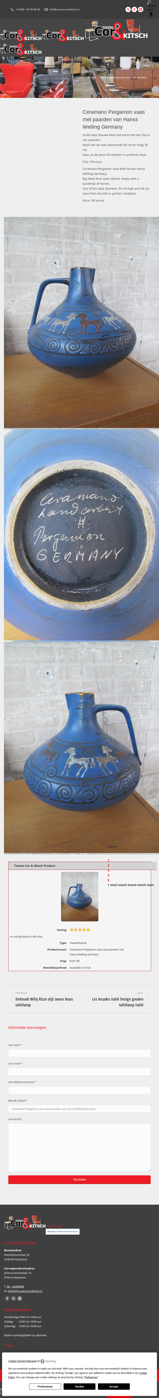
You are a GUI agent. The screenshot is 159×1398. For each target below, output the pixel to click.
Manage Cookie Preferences (62, 1231)
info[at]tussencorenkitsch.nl (25, 1291)
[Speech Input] (147, 4)
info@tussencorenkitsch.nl (64, 9)
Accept (114, 1386)
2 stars (120, 885)
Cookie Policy (54, 1226)
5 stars (149, 885)
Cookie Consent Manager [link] (22, 1361)
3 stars (130, 885)
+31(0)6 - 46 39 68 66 (28, 9)
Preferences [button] (91, 1377)
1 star (112, 885)
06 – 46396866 (15, 1286)
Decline (79, 1386)
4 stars (139, 885)
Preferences (45, 1386)
